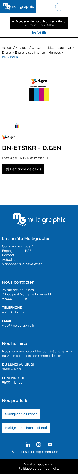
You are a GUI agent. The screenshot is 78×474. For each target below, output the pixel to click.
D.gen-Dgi (64, 47)
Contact (8, 255)
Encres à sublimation (30, 52)
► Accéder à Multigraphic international (39, 23)
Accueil (7, 47)
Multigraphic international (26, 427)
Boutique (22, 47)
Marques (54, 52)
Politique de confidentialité (39, 468)
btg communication (51, 451)
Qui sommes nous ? (17, 246)
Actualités (9, 259)
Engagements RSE (16, 250)
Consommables (43, 47)
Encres (7, 52)
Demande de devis (25, 169)
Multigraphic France (21, 414)
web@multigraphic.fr (18, 325)
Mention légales (36, 464)
